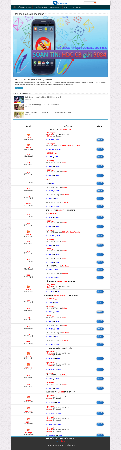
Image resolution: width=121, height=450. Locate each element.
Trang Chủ (14, 7)
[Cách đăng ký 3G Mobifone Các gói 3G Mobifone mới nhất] (19, 99)
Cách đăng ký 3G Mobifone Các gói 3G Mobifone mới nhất (43, 97)
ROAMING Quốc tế (55, 7)
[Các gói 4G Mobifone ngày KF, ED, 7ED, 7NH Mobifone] (19, 107)
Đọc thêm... (19, 88)
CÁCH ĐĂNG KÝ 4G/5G (24, 7)
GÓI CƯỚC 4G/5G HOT (40, 7)
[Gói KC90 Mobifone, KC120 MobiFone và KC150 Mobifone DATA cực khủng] (19, 115)
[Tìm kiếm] (95, 3)
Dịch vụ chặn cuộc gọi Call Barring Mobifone (33, 79)
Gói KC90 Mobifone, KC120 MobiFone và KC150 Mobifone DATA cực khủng (48, 112)
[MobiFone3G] (60, 2)
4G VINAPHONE (77, 7)
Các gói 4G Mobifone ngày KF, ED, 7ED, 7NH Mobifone (42, 104)
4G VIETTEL (67, 7)
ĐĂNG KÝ (100, 139)
